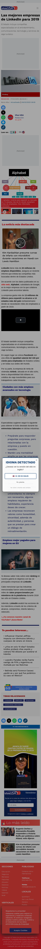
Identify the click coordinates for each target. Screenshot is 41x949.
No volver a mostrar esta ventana (20, 487)
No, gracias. (21, 482)
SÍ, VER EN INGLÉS (21, 476)
